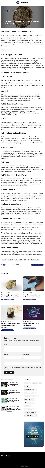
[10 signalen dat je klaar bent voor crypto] (4, 392)
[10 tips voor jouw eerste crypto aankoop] (4, 400)
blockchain (10, 259)
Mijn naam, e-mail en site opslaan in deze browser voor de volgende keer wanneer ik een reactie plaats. (23, 368)
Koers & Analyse (29, 399)
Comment (6, 344)
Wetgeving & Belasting (30, 415)
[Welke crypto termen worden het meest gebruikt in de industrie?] (11, 312)
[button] (2, 2)
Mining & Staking (29, 402)
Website (5, 361)
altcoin (4, 259)
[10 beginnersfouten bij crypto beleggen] (4, 384)
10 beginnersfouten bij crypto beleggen (12, 385)
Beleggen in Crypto (30, 389)
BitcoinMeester (5, 456)
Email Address (26, 354)
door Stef (9, 382)
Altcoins (27, 386)
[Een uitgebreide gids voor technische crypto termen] (33, 283)
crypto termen (18, 259)
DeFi (25, 259)
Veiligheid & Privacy (30, 412)
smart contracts (35, 259)
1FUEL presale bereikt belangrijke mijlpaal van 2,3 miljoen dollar (14, 410)
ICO (28, 259)
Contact (26, 465)
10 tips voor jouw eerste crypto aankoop (13, 401)
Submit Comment (9, 372)
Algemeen (37, 383)
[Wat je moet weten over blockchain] (33, 312)
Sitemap (22, 465)
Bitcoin (27, 383)
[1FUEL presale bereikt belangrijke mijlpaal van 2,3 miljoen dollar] (4, 408)
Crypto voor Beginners (37, 264)
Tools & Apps (28, 409)
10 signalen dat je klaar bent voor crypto (14, 393)
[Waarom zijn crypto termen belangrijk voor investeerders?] (11, 283)
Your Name (6, 354)
